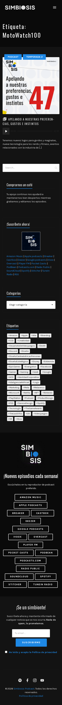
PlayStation (14, 398)
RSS (16, 274)
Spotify (26, 270)
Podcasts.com (26, 267)
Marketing (14, 387)
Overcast (12, 263)
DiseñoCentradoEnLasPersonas (24, 356)
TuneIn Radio (43, 584)
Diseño (25, 351)
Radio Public (43, 267)
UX (28, 413)
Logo (36, 382)
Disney (36, 361)
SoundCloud (13, 270)
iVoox (51, 259)
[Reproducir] (6, 131)
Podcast (13, 56)
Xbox (19, 419)
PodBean (12, 267)
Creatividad (23, 340)
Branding (45, 335)
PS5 (11, 403)
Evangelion (30, 366)
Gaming (24, 372)
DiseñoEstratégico (18, 361)
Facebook (46, 366)
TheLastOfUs (15, 413)
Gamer (12, 372)
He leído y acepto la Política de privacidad (33, 652)
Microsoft (14, 392)
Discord (13, 351)
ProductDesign (45, 398)
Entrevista (49, 361)
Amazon (13, 335)
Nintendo (48, 392)
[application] (31, 131)
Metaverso (39, 387)
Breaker (48, 256)
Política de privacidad (31, 695)
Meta (26, 387)
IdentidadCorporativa (28, 377)
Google (47, 372)
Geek (35, 372)
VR (10, 419)
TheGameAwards (33, 408)
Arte (34, 335)
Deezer (21, 259)
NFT (37, 392)
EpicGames (14, 366)
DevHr (42, 345)
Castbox (11, 259)
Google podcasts (36, 259)
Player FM (24, 263)
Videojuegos (41, 413)
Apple (25, 335)
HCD (11, 377)
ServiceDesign (25, 403)
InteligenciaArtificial (19, 382)
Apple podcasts (33, 256)
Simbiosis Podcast (24, 688)
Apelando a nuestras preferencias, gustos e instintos (28, 121)
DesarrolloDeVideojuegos (22, 345)
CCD (11, 340)
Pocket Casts (38, 263)
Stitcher (35, 270)
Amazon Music (15, 256)
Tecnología (15, 408)
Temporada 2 (34, 56)
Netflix (27, 392)
